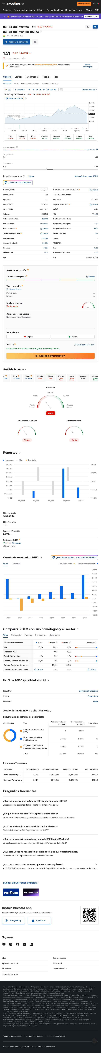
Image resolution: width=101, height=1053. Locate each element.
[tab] (16, 378)
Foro (56, 77)
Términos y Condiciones (12, 1036)
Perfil (16, 83)
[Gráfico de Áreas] (9, 89)
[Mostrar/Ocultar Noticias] (61, 89)
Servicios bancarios (88, 691)
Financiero (93, 696)
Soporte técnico (60, 969)
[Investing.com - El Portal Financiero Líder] (15, 3)
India (95, 701)
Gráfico (18, 77)
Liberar (40, 669)
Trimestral (16, 564)
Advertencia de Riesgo (56, 1036)
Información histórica (50, 83)
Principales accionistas (30, 83)
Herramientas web (10, 974)
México (40, 10)
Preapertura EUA (55, 10)
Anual (5, 564)
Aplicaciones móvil (10, 963)
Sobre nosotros (59, 958)
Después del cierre (74, 10)
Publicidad (57, 963)
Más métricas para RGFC (86, 176)
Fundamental (32, 77)
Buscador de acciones (24, 10)
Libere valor (90, 149)
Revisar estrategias (87, 65)
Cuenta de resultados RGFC (21, 557)
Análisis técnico (13, 369)
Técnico (46, 77)
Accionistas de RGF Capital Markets (26, 710)
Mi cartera (6, 969)
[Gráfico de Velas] (5, 89)
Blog (4, 958)
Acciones (7, 10)
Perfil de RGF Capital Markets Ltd (24, 680)
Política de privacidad (34, 1036)
